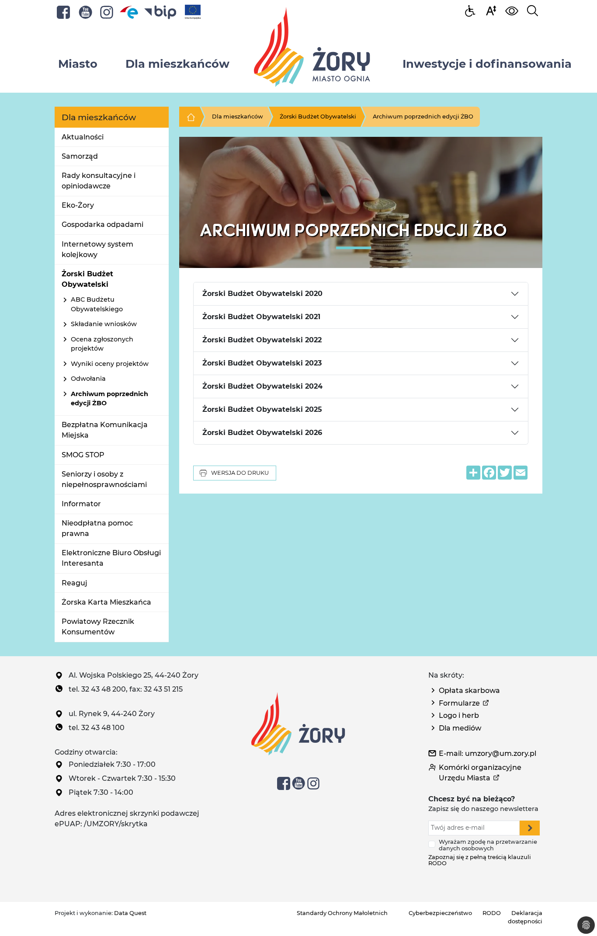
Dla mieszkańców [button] (177, 63)
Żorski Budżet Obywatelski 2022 (262, 340)
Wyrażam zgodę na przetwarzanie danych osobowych (488, 845)
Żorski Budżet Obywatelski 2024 (262, 386)
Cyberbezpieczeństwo (440, 913)
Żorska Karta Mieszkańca (106, 602)
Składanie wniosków (104, 324)
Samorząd (80, 156)
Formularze (459, 703)
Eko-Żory (78, 205)
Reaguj (74, 583)
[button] (490, 10)
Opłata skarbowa (469, 690)
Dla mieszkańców (237, 116)
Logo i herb (459, 715)
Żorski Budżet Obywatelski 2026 (262, 432)
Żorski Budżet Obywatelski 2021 (261, 317)
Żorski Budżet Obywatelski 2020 (262, 293)
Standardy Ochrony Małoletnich (342, 913)
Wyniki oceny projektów (110, 364)
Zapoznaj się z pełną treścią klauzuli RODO (479, 860)
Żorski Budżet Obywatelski (318, 116)
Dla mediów (460, 728)
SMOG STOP (83, 455)
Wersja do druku (240, 473)
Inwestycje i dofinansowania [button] (487, 63)
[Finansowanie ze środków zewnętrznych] (192, 11)
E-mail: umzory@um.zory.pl (487, 753)
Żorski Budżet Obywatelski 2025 (262, 409)
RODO (491, 913)
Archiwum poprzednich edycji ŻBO (423, 116)
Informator (81, 504)
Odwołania (88, 379)
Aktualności (83, 137)
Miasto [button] (77, 63)
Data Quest (130, 913)
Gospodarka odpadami (102, 224)
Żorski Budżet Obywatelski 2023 (262, 363)
